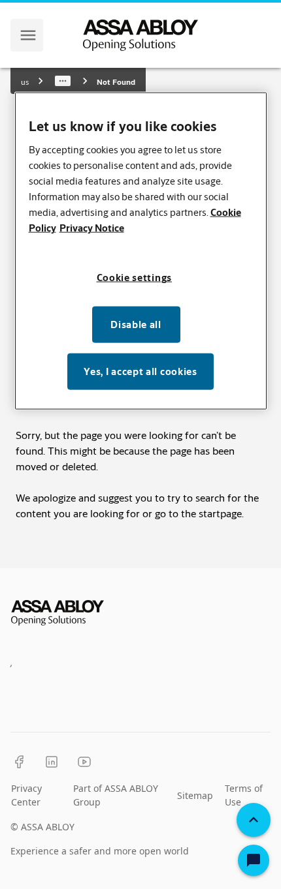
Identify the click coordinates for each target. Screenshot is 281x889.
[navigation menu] (28, 35)
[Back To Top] (254, 820)
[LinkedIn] (51, 761)
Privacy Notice (91, 228)
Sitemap (195, 795)
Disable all (135, 324)
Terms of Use (244, 795)
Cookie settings (135, 277)
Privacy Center (26, 795)
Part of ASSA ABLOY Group (115, 795)
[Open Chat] (253, 860)
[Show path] (63, 81)
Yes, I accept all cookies (140, 371)
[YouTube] (84, 761)
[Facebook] (18, 761)
